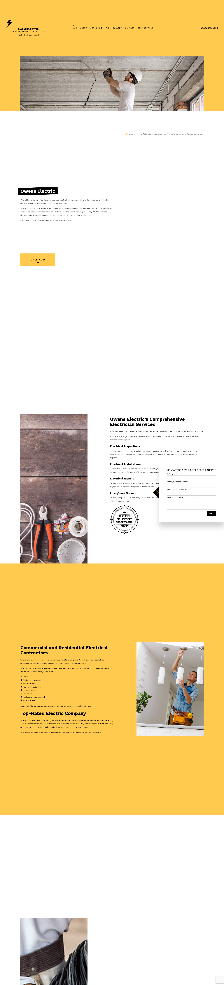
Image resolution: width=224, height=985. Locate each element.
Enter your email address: (177, 489)
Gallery (117, 28)
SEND (211, 513)
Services (95, 28)
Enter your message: (175, 497)
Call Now (38, 260)
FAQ (107, 28)
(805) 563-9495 (209, 28)
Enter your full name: (175, 474)
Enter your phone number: (177, 482)
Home (74, 28)
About (83, 28)
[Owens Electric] (9, 23)
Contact (129, 28)
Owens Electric (28, 29)
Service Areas (145, 28)
